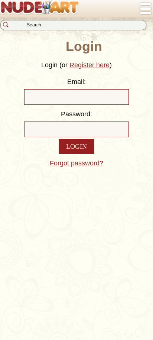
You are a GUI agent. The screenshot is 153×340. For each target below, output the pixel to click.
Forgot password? (76, 163)
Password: (76, 114)
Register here (89, 65)
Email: (76, 81)
